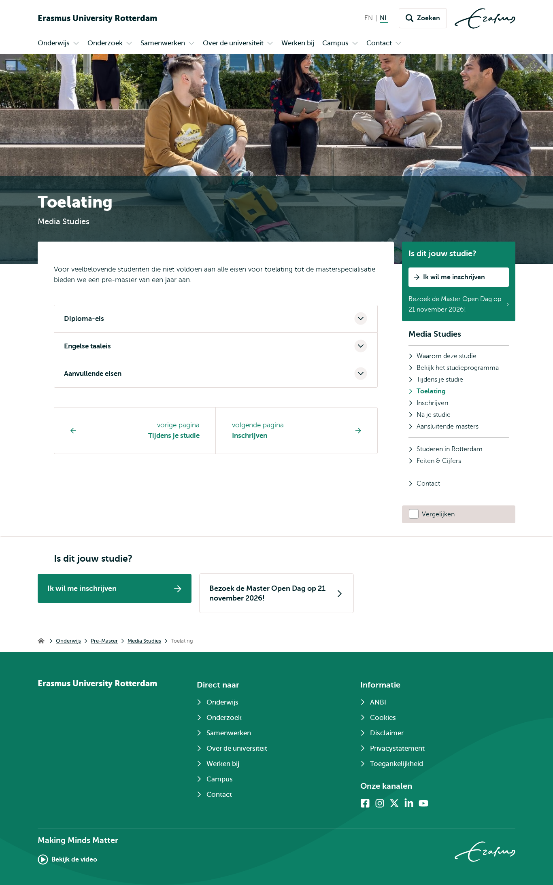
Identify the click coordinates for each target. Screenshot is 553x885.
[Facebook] (365, 803)
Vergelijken (438, 514)
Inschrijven (249, 435)
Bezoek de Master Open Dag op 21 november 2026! (454, 304)
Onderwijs (68, 641)
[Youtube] (423, 803)
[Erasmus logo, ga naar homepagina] (485, 18)
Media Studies (434, 334)
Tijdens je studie (174, 435)
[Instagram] (380, 803)
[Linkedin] (409, 803)
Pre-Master (104, 641)
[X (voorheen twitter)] (394, 803)
